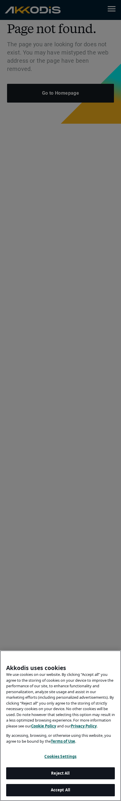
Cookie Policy (43, 726)
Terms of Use (63, 741)
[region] (60, 725)
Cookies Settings (60, 756)
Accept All (60, 790)
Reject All (60, 773)
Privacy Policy (84, 726)
